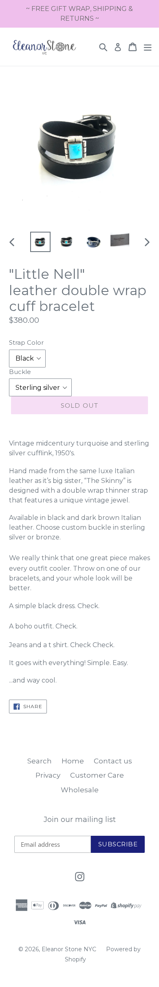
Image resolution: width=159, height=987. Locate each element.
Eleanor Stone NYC (69, 949)
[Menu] (147, 47)
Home (73, 761)
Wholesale (80, 790)
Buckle (20, 372)
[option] (40, 242)
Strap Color (26, 342)
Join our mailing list (80, 819)
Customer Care (97, 775)
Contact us (113, 761)
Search (39, 761)
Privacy (47, 775)
